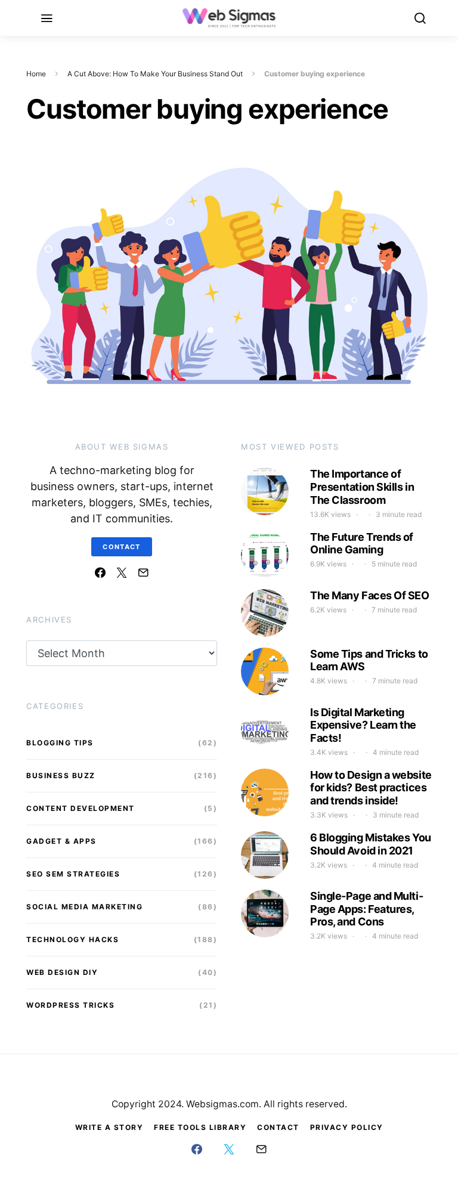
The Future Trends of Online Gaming (361, 543)
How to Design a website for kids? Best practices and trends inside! (371, 788)
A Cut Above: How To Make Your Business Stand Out (155, 73)
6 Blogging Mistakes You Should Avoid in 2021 (370, 844)
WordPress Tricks (70, 1005)
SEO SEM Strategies (73, 873)
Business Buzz (60, 775)
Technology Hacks (72, 939)
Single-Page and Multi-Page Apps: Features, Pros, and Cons (366, 909)
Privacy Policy (346, 1127)
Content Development (80, 808)
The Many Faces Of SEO (369, 595)
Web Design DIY (62, 972)
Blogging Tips (60, 742)
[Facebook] (100, 572)
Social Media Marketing (84, 906)
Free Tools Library (200, 1127)
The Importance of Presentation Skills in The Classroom (362, 486)
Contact (122, 547)
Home (36, 73)
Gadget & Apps (61, 841)
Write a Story (109, 1127)
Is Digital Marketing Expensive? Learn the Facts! (363, 725)
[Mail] (143, 572)
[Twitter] (121, 572)
